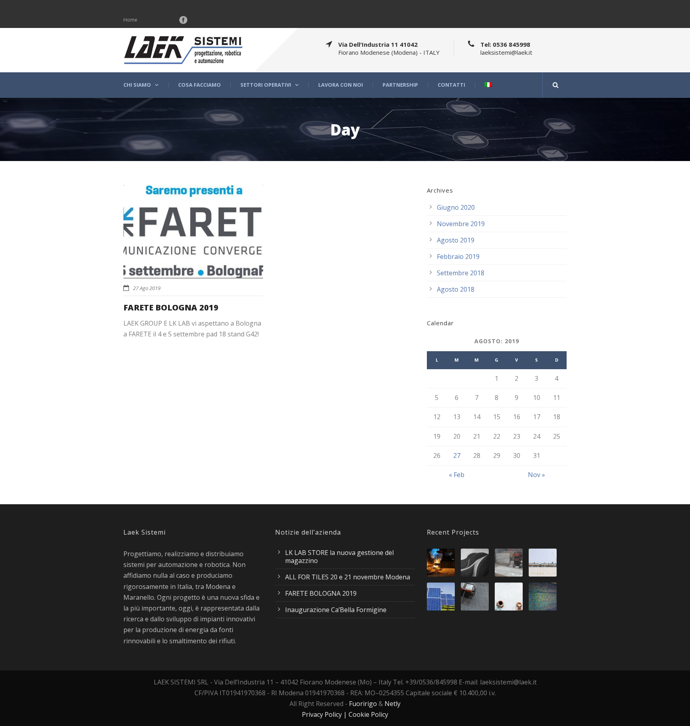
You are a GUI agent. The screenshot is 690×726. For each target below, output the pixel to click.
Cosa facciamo (199, 85)
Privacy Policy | (325, 714)
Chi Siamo (137, 85)
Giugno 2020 (456, 207)
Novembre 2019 (461, 223)
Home (130, 19)
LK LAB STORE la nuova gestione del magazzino (339, 556)
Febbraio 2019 (458, 256)
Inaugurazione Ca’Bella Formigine (336, 609)
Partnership (400, 85)
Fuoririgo (363, 703)
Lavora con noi (340, 85)
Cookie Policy (368, 714)
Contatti (451, 85)
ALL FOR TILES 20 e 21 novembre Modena (347, 577)
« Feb (456, 474)
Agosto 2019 (455, 240)
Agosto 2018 (455, 289)
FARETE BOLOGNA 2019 (170, 307)
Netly (393, 703)
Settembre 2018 (460, 273)
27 (456, 455)
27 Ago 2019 (147, 288)
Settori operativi (265, 85)
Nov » (536, 474)
